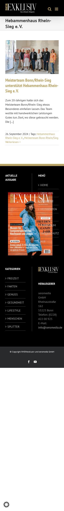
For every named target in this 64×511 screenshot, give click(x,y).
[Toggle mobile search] (49, 9)
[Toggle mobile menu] (57, 9)
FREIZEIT (13, 278)
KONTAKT (46, 217)
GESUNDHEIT (15, 302)
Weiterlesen (12, 142)
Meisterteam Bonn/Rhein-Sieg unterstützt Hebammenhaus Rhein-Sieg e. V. (31, 85)
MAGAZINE (47, 201)
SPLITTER (13, 326)
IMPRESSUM (48, 225)
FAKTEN (12, 286)
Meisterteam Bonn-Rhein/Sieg (41, 138)
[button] (6, 504)
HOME (44, 185)
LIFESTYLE (14, 310)
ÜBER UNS (46, 193)
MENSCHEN (14, 318)
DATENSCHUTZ (48, 233)
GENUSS (12, 294)
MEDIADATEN (48, 209)
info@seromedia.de (50, 327)
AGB (42, 241)
